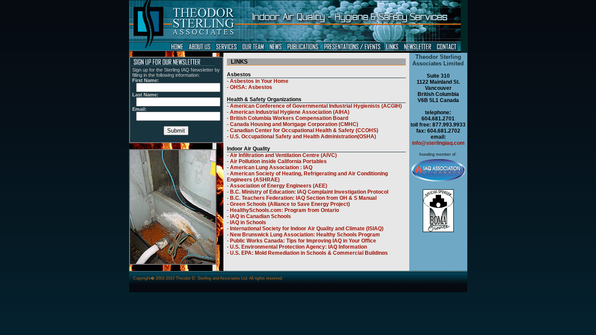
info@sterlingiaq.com (438, 143)
